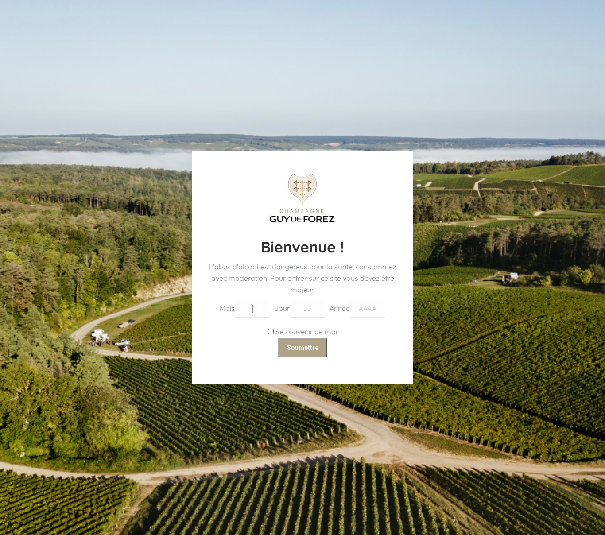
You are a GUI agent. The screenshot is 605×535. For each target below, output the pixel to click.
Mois (227, 308)
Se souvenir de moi (305, 331)
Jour (282, 308)
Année (340, 308)
